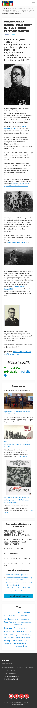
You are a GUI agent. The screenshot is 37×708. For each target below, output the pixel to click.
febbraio (23, 625)
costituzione (27, 622)
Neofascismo (25, 637)
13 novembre (13, 613)
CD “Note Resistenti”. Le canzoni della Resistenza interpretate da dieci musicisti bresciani (17, 444)
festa (27, 625)
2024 (25, 616)
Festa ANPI (9, 627)
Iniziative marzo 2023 (13, 553)
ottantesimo (25, 641)
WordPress (22, 704)
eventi (11, 625)
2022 (19, 616)
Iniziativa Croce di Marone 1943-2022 (18, 588)
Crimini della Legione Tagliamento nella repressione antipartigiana (17, 533)
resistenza (19, 646)
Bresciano (27, 619)
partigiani (6, 643)
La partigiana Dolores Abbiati (15, 591)
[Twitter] (22, 696)
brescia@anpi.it (13, 679)
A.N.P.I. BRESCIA (18, 703)
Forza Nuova (23, 628)
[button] (33, 3)
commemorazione (19, 622)
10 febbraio (7, 613)
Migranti (18, 637)
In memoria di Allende (14, 549)
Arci (17, 619)
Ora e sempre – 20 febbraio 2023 (18, 558)
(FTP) (17, 242)
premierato (7, 646)
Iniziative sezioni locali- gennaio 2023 (18, 575)
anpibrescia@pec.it (13, 676)
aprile (14, 619)
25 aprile (23, 612)
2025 (29, 616)
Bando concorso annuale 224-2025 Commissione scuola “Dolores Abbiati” (18, 542)
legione (31, 635)
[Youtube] (27, 696)
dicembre (6, 625)
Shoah (25, 646)
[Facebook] (11, 696)
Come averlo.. (24, 457)
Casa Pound (9, 622)
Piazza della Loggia (15, 643)
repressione (12, 646)
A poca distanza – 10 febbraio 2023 (17, 564)
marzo (13, 637)
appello (11, 619)
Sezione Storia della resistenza (18, 596)
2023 (22, 616)
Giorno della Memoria (15, 631)
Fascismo (17, 625)
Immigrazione (17, 635)
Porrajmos (24, 643)
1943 (16, 616)
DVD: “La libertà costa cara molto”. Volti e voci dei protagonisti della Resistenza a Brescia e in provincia (17, 500)
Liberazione (8, 637)
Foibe (18, 628)
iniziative (25, 635)
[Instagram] (16, 696)
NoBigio (8, 640)
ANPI (6, 618)
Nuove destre (17, 641)
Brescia (21, 619)
